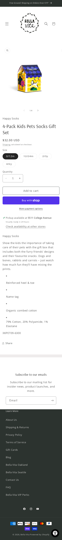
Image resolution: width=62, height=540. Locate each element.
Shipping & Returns (17, 427)
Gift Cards (12, 449)
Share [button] (9, 343)
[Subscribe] (52, 400)
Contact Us (12, 479)
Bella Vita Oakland (17, 464)
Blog (8, 457)
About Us (11, 419)
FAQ (8, 487)
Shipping (7, 144)
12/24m (30, 156)
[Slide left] (24, 110)
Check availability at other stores (25, 226)
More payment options (31, 208)
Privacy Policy (14, 434)
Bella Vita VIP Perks (17, 494)
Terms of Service (16, 442)
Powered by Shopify (39, 534)
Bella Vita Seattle (16, 472)
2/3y (47, 156)
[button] (7, 24)
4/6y (11, 164)
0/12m (10, 156)
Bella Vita (24, 534)
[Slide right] (38, 110)
